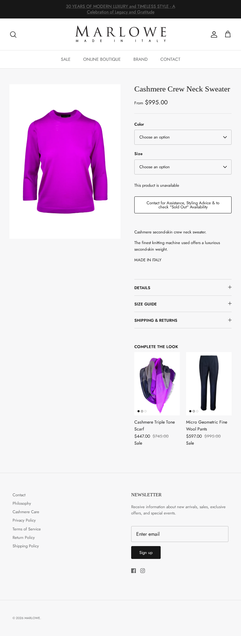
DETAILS (142, 288)
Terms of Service (27, 529)
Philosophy (22, 503)
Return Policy (24, 537)
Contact (19, 495)
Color (139, 124)
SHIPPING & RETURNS (155, 320)
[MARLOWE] (120, 34)
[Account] (213, 34)
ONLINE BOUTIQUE (102, 59)
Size (138, 154)
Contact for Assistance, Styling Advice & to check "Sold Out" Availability (183, 205)
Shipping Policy (26, 546)
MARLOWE (32, 618)
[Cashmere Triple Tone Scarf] (157, 383)
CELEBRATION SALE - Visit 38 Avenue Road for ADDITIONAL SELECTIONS (120, 12)
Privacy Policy (24, 520)
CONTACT (170, 59)
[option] (64, 161)
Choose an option (154, 137)
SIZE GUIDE (145, 304)
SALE (66, 59)
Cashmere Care (26, 512)
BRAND (140, 59)
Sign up (146, 552)
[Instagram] (142, 570)
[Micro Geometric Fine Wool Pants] (209, 383)
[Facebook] (133, 570)
